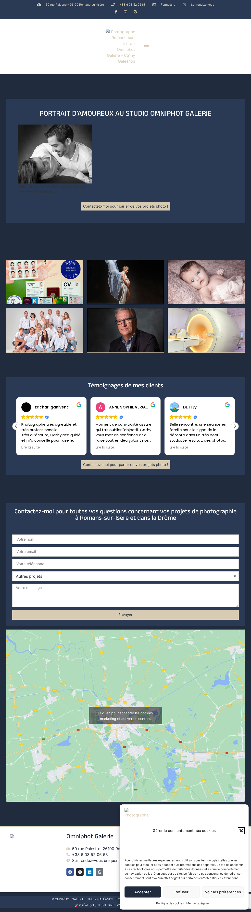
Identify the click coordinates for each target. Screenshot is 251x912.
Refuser (181, 892)
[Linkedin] (89, 872)
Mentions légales (198, 903)
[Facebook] (70, 872)
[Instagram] (125, 11)
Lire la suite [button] (30, 447)
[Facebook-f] (116, 11)
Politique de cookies (170, 903)
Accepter (142, 892)
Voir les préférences (223, 892)
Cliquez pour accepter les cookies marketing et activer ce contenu (125, 716)
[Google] (135, 11)
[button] (241, 830)
